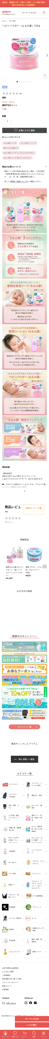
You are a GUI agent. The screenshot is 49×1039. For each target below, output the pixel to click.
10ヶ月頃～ (13, 21)
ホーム (4, 21)
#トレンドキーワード (11, 137)
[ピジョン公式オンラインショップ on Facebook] (30, 1002)
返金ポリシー (7, 986)
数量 (4, 116)
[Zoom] (45, 75)
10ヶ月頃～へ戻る (26, 759)
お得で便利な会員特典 (10, 968)
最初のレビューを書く (34, 509)
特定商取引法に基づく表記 (12, 979)
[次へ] (46, 55)
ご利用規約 (6, 975)
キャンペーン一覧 (24, 727)
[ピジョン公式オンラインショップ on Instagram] (26, 1002)
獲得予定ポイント (9, 105)
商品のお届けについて (11, 166)
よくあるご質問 (7, 972)
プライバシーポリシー (10, 982)
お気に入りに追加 (26, 130)
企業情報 (5, 989)
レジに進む (32, 1025)
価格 (4, 97)
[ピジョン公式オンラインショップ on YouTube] (35, 1002)
